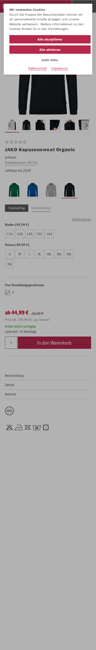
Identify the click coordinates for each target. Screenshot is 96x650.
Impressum (59, 68)
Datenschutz (37, 68)
